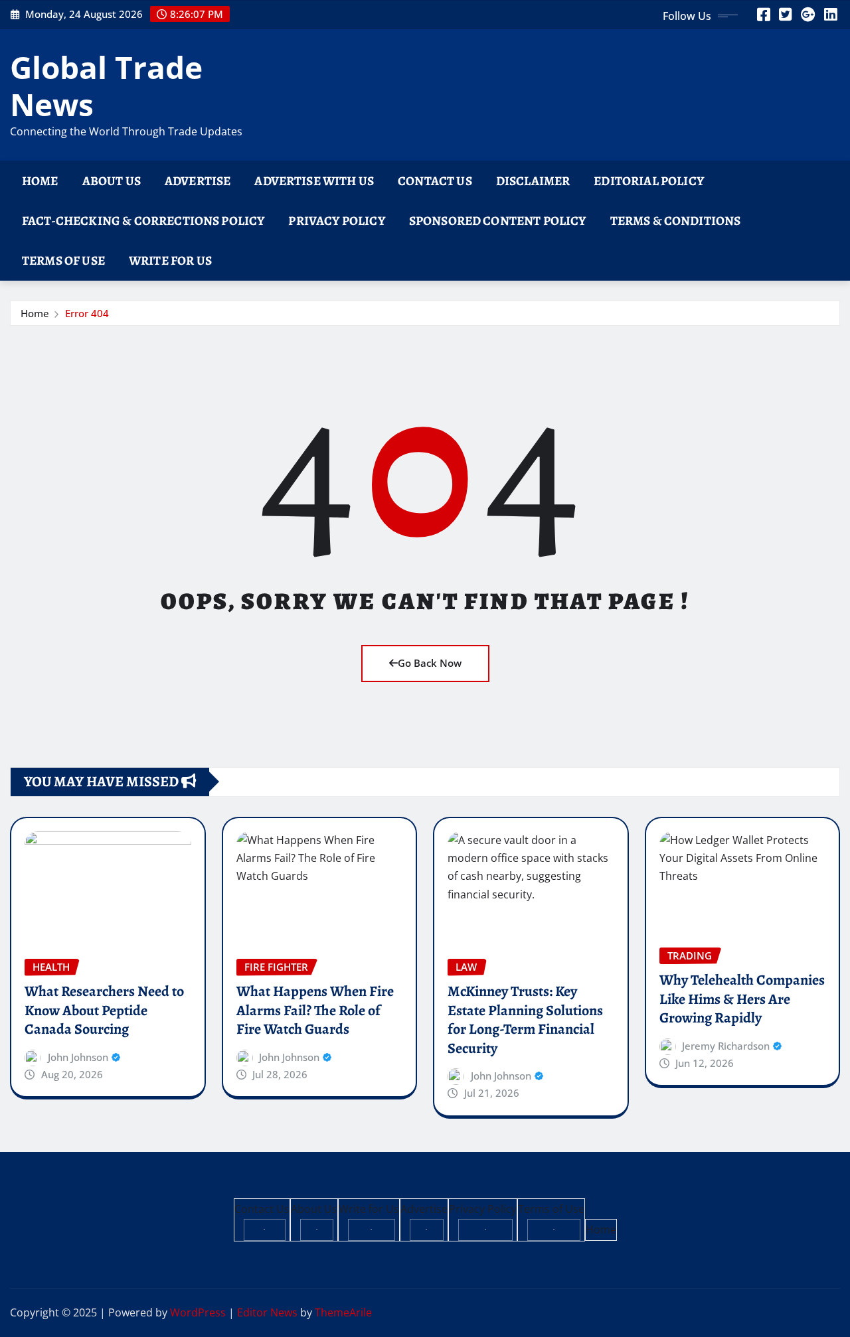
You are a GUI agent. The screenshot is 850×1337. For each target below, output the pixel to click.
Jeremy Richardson (726, 1045)
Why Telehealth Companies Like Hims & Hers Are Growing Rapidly (742, 999)
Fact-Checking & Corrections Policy (143, 221)
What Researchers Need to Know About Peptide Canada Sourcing (104, 1010)
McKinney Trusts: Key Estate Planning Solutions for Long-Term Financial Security (525, 1019)
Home (40, 181)
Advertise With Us (314, 181)
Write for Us (170, 260)
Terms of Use (63, 260)
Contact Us (435, 181)
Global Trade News (106, 85)
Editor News (267, 1312)
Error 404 (87, 313)
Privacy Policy (336, 221)
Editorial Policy (649, 181)
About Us (111, 181)
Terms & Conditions (675, 221)
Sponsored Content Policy (497, 221)
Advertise (197, 181)
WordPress (198, 1312)
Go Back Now (430, 662)
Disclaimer (533, 181)
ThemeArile (343, 1312)
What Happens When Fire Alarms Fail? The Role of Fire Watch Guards (315, 1010)
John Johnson (78, 1057)
